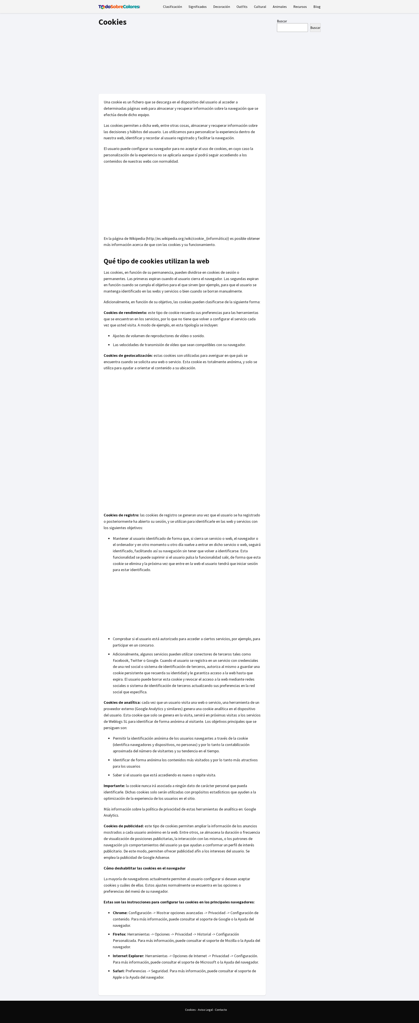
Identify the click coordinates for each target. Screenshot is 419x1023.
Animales (280, 6)
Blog (317, 6)
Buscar (282, 21)
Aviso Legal (205, 1010)
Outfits (242, 6)
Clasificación (172, 6)
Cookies (190, 1010)
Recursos (300, 6)
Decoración (221, 6)
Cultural (260, 6)
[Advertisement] (182, 58)
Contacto (221, 1010)
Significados (198, 6)
